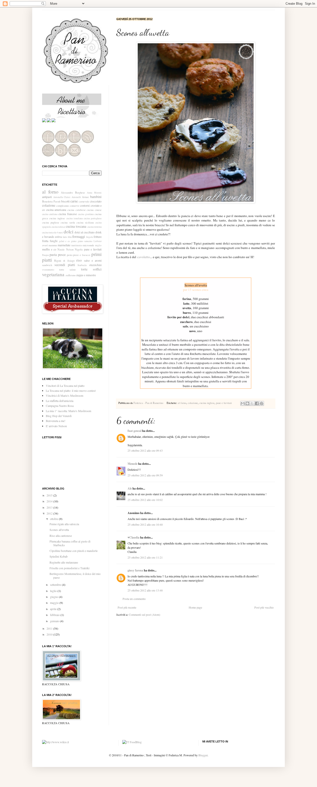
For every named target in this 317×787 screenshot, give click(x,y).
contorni (85, 205)
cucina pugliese (50, 222)
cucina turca (47, 232)
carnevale (84, 201)
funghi (53, 241)
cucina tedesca (58, 226)
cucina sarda (68, 222)
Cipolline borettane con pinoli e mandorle (74, 551)
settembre (56, 585)
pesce (62, 254)
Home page (195, 607)
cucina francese (67, 214)
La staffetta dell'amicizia (59, 401)
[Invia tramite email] (242, 403)
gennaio (55, 621)
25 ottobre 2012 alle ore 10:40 (145, 524)
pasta (53, 254)
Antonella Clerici (62, 197)
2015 (50, 495)
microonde (88, 245)
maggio (54, 603)
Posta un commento (134, 599)
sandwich (47, 265)
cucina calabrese (76, 210)
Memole (132, 464)
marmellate (64, 245)
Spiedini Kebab (59, 556)
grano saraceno (85, 241)
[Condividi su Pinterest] (261, 403)
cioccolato (96, 201)
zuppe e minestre (86, 275)
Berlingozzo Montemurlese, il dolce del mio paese (75, 575)
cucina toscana (76, 226)
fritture (98, 237)
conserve (74, 205)
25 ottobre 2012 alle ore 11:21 (145, 557)
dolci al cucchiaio (85, 232)
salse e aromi (93, 260)
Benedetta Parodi (51, 201)
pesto (69, 255)
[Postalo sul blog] (247, 403)
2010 (50, 634)
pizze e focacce (81, 255)
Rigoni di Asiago (64, 260)
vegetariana (53, 274)
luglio (53, 591)
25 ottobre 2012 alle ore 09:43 (145, 450)
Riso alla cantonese (61, 536)
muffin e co (49, 249)
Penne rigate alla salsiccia (64, 524)
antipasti (47, 197)
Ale (130, 488)
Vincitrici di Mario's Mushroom (64, 395)
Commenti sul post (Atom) (144, 614)
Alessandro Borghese (73, 192)
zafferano (71, 275)
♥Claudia (133, 537)
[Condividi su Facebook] (256, 403)
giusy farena (135, 570)
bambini (96, 196)
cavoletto (143, 257)
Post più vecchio (264, 607)
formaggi (78, 236)
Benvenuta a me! (55, 421)
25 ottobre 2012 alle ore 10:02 (145, 500)
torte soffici (91, 269)
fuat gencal (134, 431)
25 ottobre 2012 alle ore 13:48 (145, 590)
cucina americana (56, 210)
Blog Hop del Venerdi (59, 416)
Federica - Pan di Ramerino (148, 403)
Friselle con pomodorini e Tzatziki (69, 568)
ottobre (54, 519)
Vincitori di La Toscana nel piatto (65, 386)
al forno (182, 403)
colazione (193, 403)
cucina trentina (94, 226)
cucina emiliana (49, 214)
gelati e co (64, 241)
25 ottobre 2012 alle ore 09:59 (145, 475)
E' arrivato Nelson (56, 426)
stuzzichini (95, 265)
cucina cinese (94, 210)
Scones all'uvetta (59, 530)
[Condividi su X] (252, 403)
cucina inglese (206, 403)
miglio (98, 245)
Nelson (70, 249)
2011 (50, 628)
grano (74, 241)
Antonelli (76, 197)
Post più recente (127, 607)
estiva (58, 237)
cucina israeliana (74, 218)
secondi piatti (64, 264)
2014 (50, 501)
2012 (50, 513)
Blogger (203, 755)
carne (74, 201)
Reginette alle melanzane (64, 562)
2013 (50, 507)
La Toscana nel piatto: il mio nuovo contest (71, 391)
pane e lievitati (224, 403)
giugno (54, 597)
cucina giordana (86, 214)
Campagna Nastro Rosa (60, 406)
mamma (53, 245)
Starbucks (82, 265)
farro (65, 237)
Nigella (79, 249)
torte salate (67, 269)
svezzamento (48, 269)
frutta (45, 241)
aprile (53, 609)
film (70, 237)
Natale (61, 249)
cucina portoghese (93, 218)
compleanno (62, 205)
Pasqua (45, 255)
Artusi (85, 197)
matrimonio (76, 245)
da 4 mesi (58, 232)
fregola (89, 237)
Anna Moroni (94, 192)
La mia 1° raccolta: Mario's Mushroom (68, 411)
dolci (68, 231)
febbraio (55, 615)
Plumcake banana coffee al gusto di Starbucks (70, 543)
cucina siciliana (85, 222)
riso (79, 260)
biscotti (65, 201)
